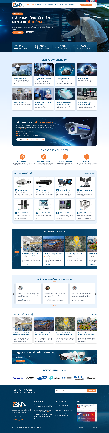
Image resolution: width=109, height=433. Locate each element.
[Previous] (16, 252)
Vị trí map (49, 411)
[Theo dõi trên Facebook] (80, 1)
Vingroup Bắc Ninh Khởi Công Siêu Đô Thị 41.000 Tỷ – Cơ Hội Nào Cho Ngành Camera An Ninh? (86, 333)
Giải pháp (50, 5)
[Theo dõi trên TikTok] (18, 420)
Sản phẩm (58, 5)
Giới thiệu (38, 5)
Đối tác (71, 5)
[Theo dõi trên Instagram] (16, 420)
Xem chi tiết (25, 264)
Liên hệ (77, 5)
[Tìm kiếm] (95, 5)
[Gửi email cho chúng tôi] (84, 1)
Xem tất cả (93, 314)
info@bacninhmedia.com (18, 1)
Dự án (44, 5)
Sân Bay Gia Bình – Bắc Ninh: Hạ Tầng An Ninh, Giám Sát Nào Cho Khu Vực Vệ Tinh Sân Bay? (53, 254)
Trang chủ (30, 5)
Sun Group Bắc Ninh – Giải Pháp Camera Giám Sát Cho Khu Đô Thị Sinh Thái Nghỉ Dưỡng (75, 254)
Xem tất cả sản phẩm (89, 173)
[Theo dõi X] (20, 420)
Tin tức (64, 5)
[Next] (18, 252)
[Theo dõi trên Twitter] (83, 1)
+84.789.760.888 (32, 1)
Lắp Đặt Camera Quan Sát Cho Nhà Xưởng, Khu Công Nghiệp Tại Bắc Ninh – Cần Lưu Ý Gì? (30, 254)
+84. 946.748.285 (39, 1)
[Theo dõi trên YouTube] (22, 420)
